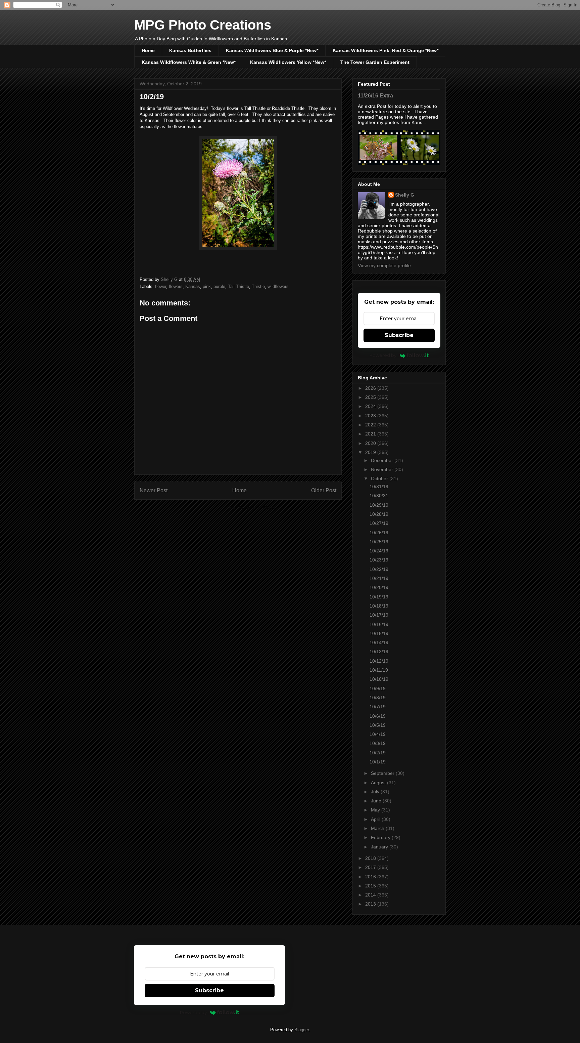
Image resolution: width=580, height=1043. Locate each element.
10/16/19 (379, 624)
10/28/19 (379, 514)
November (382, 469)
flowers (176, 286)
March (378, 828)
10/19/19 (379, 596)
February (381, 837)
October (380, 478)
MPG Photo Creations (202, 24)
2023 (371, 415)
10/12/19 (379, 661)
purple (219, 286)
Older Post (323, 490)
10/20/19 (379, 587)
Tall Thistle (238, 286)
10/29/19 (379, 505)
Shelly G (404, 195)
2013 (371, 904)
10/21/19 (379, 578)
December (382, 460)
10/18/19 (379, 606)
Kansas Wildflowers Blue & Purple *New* (272, 50)
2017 (371, 867)
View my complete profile (384, 265)
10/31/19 (379, 486)
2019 (371, 452)
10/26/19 (379, 532)
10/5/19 (378, 725)
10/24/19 (379, 550)
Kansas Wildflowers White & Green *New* (189, 62)
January (380, 846)
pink (207, 286)
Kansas (192, 286)
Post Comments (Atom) (252, 507)
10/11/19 (379, 670)
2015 (371, 885)
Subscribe (399, 335)
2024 (371, 406)
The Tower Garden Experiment (374, 62)
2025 (371, 397)
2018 (371, 858)
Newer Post (153, 490)
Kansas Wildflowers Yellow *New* (288, 62)
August (379, 782)
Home (148, 50)
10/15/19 (379, 633)
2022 (371, 424)
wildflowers (278, 286)
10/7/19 (378, 706)
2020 (371, 443)
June (377, 800)
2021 (371, 433)
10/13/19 (379, 651)
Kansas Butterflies (190, 50)
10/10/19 (379, 679)
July (376, 791)
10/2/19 (378, 752)
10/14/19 (379, 642)
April (376, 819)
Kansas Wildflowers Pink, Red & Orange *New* (385, 50)
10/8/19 (378, 697)
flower (160, 286)
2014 (371, 895)
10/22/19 (379, 569)
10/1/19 (378, 761)
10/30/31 (379, 495)
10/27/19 (379, 523)
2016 (371, 876)
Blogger (301, 1029)
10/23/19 (379, 559)
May (376, 809)
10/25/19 (379, 541)
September (383, 773)
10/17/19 (379, 615)
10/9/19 (378, 688)
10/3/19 (378, 743)
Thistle (258, 286)
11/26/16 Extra (375, 95)
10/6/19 (378, 716)
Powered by (383, 355)
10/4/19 (378, 734)
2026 (371, 388)
